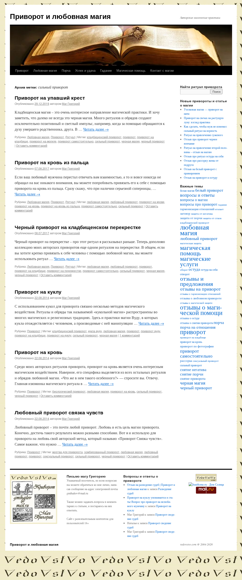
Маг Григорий (71, 104)
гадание (222, 204)
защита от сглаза (212, 218)
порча (219, 322)
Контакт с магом (162, 70)
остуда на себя (209, 269)
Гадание (106, 70)
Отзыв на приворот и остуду (200, 177)
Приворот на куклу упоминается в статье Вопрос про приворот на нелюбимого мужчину (150, 502)
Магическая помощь (131, 70)
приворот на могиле (43, 141)
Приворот (22, 70)
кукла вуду (95, 331)
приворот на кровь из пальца (60, 206)
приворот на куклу (59, 335)
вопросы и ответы (197, 195)
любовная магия (98, 202)
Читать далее (96, 129)
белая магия (187, 190)
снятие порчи (191, 374)
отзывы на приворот (200, 289)
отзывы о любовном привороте (201, 298)
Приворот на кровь (38, 351)
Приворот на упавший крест (50, 97)
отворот (185, 274)
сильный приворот (107, 141)
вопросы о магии (194, 199)
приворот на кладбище (30, 271)
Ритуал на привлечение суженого (203, 135)
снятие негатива (193, 369)
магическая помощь (195, 250)
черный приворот (153, 141)
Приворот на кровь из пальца (52, 162)
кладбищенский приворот (104, 137)
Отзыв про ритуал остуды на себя (204, 156)
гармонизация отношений (197, 209)
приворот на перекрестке (64, 271)
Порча (66, 70)
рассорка (186, 361)
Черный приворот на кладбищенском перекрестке (78, 226)
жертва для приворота (67, 452)
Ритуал (70, 137)
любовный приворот (124, 202)
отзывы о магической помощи (201, 310)
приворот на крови (151, 202)
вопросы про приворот (198, 204)
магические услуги (195, 261)
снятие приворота (192, 378)
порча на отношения (198, 327)
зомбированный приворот (101, 452)
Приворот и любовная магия (60, 16)
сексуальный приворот (58, 456)
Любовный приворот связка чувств (59, 412)
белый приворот (209, 190)
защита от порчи (191, 218)
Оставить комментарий (31, 145)
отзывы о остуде (189, 318)
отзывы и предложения (196, 281)
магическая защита (190, 243)
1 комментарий (130, 335)
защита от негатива (202, 213)
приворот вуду (150, 331)
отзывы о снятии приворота (196, 323)
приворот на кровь (27, 206)
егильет (219, 209)
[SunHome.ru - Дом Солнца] (206, 484)
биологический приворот (69, 391)
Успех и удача (85, 70)
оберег (184, 269)
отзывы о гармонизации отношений (200, 294)
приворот (129, 137)
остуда (194, 269)
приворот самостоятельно (76, 141)
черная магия (130, 141)
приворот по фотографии (197, 346)
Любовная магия (45, 70)
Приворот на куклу (38, 291)
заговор (185, 214)
